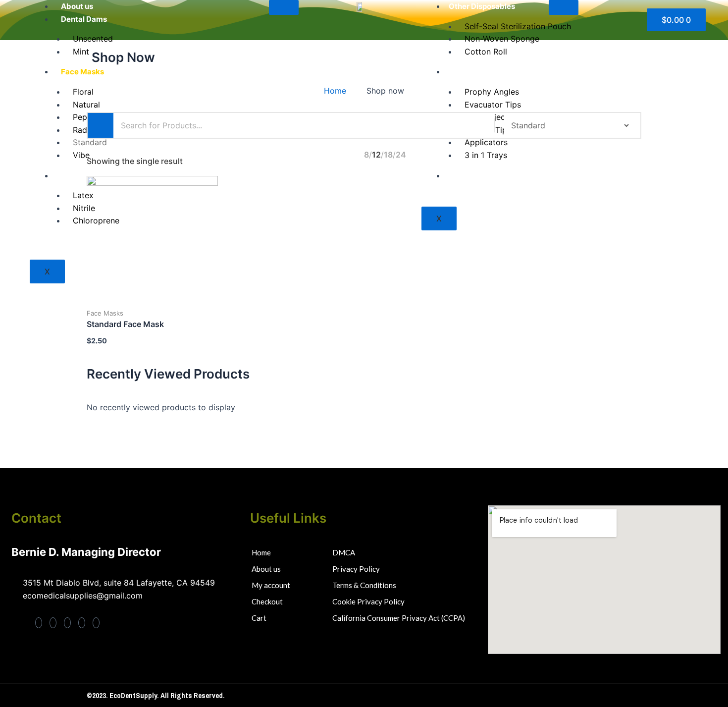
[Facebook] (38, 622)
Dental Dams (84, 19)
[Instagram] (96, 622)
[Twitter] (53, 622)
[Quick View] (137, 305)
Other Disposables (482, 6)
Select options (168, 305)
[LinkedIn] (67, 622)
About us (77, 6)
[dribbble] (81, 622)
